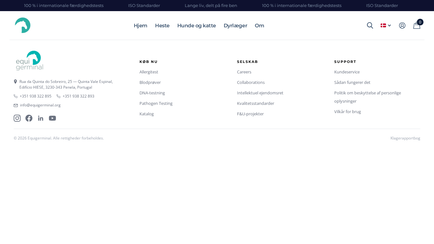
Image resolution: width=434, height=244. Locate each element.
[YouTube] (52, 118)
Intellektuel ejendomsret (260, 93)
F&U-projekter (250, 114)
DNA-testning (152, 93)
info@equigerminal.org (40, 105)
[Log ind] (402, 25)
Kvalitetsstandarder (255, 103)
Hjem (140, 26)
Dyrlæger (235, 26)
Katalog (146, 114)
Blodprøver (150, 82)
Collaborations (251, 82)
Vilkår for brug (347, 111)
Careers (244, 72)
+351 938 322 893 (78, 96)
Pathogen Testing (156, 103)
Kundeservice (347, 72)
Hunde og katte (196, 26)
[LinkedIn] (40, 118)
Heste (162, 26)
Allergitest (148, 72)
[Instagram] (17, 118)
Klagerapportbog (405, 138)
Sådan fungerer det (352, 82)
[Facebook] (28, 118)
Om (259, 26)
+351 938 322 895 (35, 96)
